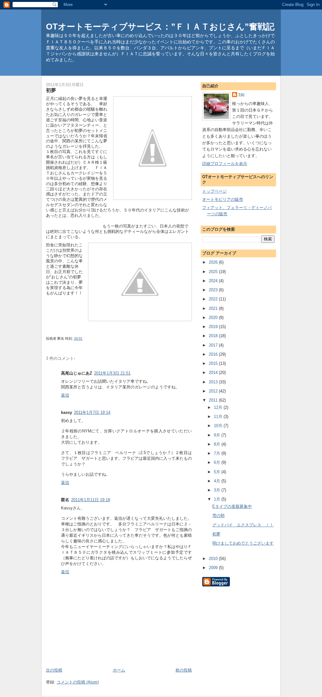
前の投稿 (183, 670)
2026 (214, 262)
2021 (214, 308)
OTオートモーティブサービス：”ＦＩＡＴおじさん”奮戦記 (160, 26)
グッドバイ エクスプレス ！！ (243, 525)
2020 (214, 317)
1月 (217, 499)
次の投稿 (54, 670)
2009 (214, 567)
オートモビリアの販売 (222, 199)
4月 (217, 481)
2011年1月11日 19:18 (90, 499)
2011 (214, 400)
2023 (214, 290)
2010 (214, 558)
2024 (214, 280)
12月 (219, 407)
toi (241, 94)
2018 (214, 335)
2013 (214, 382)
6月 (217, 462)
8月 (217, 444)
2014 (214, 372)
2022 (214, 299)
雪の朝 (218, 515)
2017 (214, 345)
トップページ (214, 191)
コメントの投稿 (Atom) (78, 682)
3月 (217, 490)
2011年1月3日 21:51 (112, 373)
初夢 (216, 534)
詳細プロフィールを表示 (224, 163)
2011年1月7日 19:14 (92, 412)
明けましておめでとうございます (243, 543)
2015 (214, 363)
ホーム (119, 670)
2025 (214, 271)
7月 (217, 453)
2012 (214, 391)
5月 (217, 471)
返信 (65, 395)
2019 (214, 326)
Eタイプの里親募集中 (232, 506)
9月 (217, 435)
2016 (214, 354)
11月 (219, 416)
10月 (219, 425)
